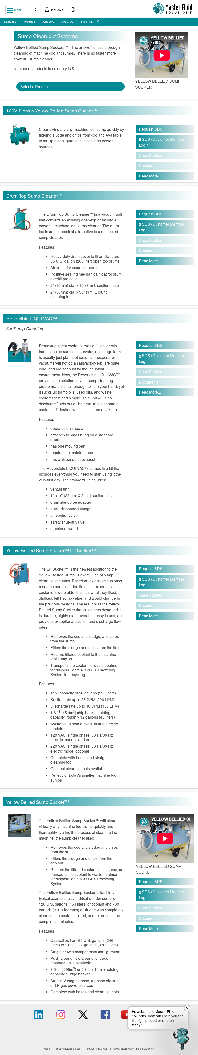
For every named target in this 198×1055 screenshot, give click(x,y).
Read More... (150, 176)
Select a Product (34, 86)
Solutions (10, 21)
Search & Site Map (97, 1048)
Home (47, 1048)
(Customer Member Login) (161, 142)
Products (29, 21)
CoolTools (56, 10)
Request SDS (151, 129)
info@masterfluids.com (68, 1048)
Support (48, 21)
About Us (67, 21)
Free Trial (87, 21)
